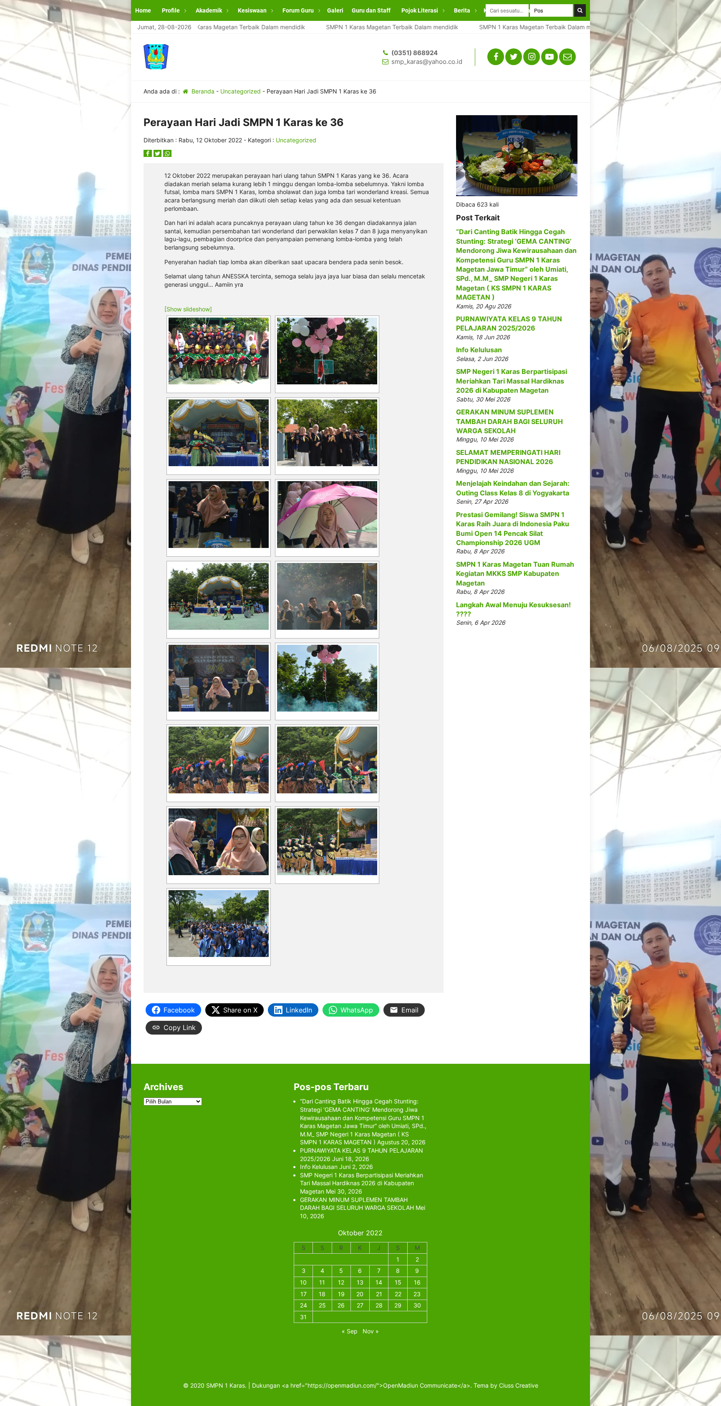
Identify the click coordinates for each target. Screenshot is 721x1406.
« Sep (350, 1331)
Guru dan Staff (371, 10)
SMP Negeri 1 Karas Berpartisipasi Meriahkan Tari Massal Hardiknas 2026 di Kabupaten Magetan (511, 380)
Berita (462, 10)
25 (322, 1305)
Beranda (202, 91)
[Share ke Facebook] (149, 153)
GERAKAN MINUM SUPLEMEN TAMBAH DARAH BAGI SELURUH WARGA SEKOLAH (509, 421)
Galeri (335, 10)
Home (143, 10)
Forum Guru (298, 10)
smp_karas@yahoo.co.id (426, 62)
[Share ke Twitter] (159, 153)
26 (341, 1305)
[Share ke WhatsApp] (167, 153)
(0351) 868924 (414, 53)
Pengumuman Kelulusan (167, 31)
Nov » (371, 1331)
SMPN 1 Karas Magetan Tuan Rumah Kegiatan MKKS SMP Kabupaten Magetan (515, 573)
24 (303, 1305)
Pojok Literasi (419, 10)
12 (341, 1282)
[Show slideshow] (188, 309)
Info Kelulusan (479, 350)
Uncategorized (240, 91)
